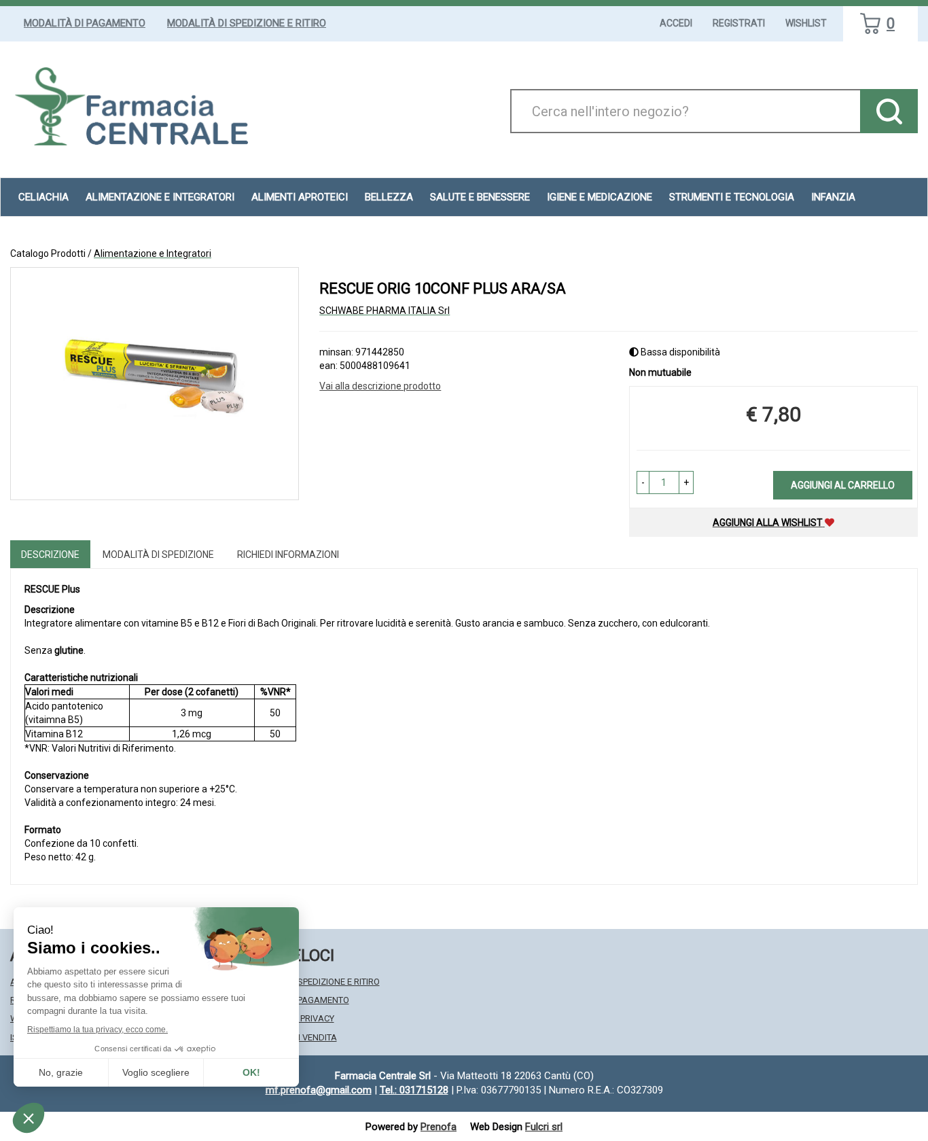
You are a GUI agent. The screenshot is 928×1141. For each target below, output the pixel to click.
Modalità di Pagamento (84, 23)
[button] (643, 482)
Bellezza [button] (389, 197)
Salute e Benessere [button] (480, 197)
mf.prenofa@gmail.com (319, 1090)
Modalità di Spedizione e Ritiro (246, 23)
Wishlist (806, 23)
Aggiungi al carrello (843, 485)
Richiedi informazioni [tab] (288, 554)
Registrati (739, 23)
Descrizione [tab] (50, 554)
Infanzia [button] (833, 197)
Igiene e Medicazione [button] (599, 197)
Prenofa (439, 1127)
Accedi (676, 23)
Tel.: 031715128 (414, 1090)
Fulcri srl (544, 1127)
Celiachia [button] (43, 197)
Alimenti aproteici (299, 197)
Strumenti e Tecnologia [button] (731, 197)
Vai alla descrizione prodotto (380, 386)
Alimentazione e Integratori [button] (160, 197)
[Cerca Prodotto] (889, 111)
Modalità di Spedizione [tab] (158, 554)
